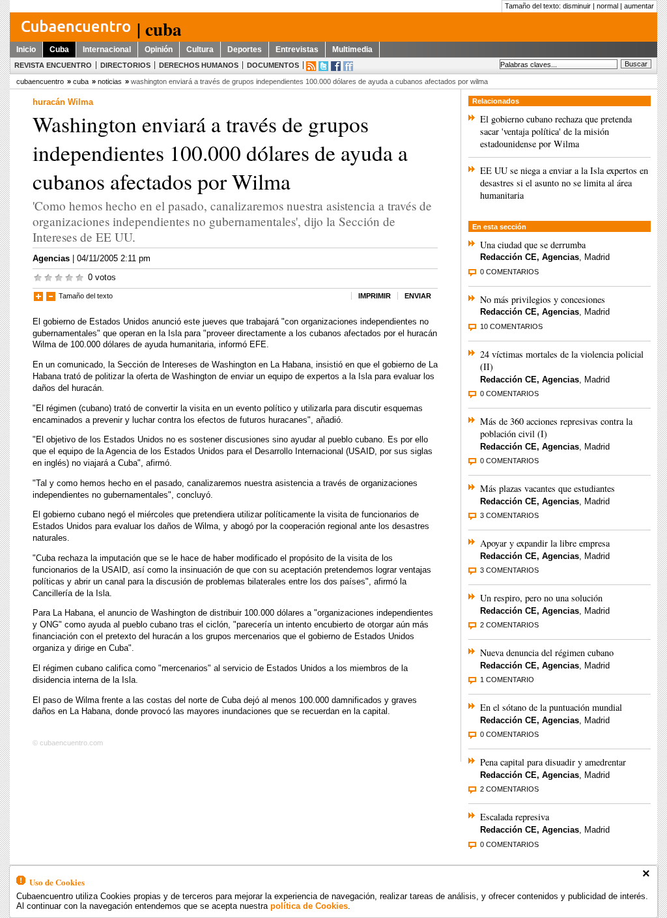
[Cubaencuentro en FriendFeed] (348, 66)
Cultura (200, 49)
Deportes (244, 49)
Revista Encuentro (53, 65)
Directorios (125, 65)
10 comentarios (511, 326)
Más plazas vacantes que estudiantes (547, 488)
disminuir (577, 6)
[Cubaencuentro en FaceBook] (336, 66)
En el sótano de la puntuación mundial (551, 707)
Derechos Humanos (198, 65)
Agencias (51, 258)
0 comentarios (509, 272)
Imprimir (374, 296)
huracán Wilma (63, 102)
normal (607, 6)
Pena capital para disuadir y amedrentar (553, 762)
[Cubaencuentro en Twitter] (323, 66)
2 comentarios (509, 625)
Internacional (107, 49)
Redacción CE (508, 257)
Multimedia (352, 49)
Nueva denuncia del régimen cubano (547, 652)
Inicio (26, 49)
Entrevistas (297, 49)
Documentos (273, 65)
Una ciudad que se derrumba (533, 244)
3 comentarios (509, 515)
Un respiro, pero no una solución (541, 598)
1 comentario (507, 679)
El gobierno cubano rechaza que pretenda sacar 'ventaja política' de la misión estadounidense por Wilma (556, 131)
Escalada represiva (514, 816)
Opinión (159, 49)
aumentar (639, 6)
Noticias (110, 81)
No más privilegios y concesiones (542, 299)
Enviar (417, 296)
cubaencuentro (40, 81)
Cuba (59, 49)
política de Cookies (309, 906)
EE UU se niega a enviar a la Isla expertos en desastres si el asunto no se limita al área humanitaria (564, 182)
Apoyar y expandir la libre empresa (545, 543)
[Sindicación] (311, 66)
